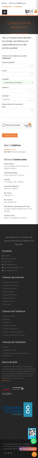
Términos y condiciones (13, 446)
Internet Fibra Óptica (9, 295)
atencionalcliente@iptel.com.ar (13, 267)
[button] (34, 441)
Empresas (13, 3)
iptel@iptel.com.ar (10, 149)
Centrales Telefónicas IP (11, 329)
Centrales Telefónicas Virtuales (13, 332)
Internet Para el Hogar (10, 282)
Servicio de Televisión (14, 342)
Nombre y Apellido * (8, 62)
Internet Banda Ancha (10, 288)
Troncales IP (7, 322)
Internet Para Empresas (10, 285)
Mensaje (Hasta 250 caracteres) (12, 104)
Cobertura (6, 256)
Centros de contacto (10, 259)
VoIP (12, 316)
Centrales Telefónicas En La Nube (14, 335)
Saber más (5, 381)
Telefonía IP (28, 240)
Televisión (19, 244)
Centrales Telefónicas (10, 326)
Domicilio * (5, 96)
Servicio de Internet (13, 277)
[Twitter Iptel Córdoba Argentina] (8, 453)
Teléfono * (5, 87)
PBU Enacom (7, 304)
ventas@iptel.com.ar (10, 265)
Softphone (6, 319)
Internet (18, 240)
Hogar (5, 3)
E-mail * (4, 71)
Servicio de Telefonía (14, 311)
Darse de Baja (7, 449)
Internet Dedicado (9, 292)
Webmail (23, 3)
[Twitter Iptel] (18, 3)
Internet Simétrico (8, 301)
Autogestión (7, 6)
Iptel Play (6, 347)
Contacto (19, 6)
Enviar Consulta (9, 135)
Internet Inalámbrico (9, 298)
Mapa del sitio (26, 446)
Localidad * (5, 79)
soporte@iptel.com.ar (10, 270)
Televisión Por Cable (9, 350)
